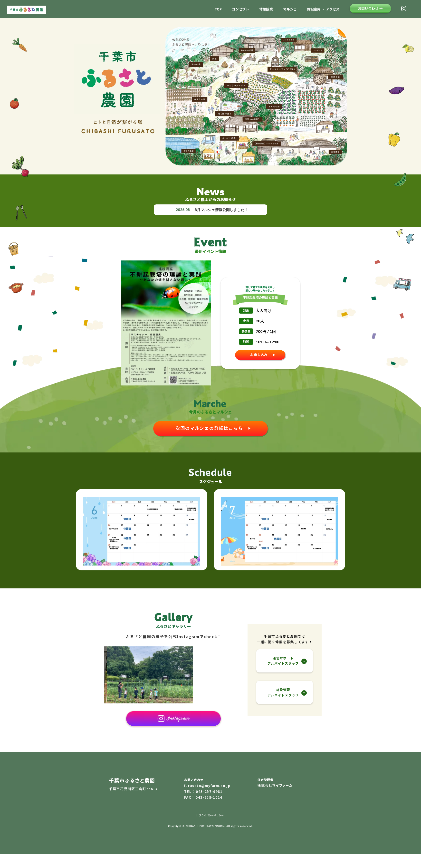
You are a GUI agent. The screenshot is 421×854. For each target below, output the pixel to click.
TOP (218, 9)
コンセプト (240, 9)
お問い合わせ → (370, 8)
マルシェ (290, 9)
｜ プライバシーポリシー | (210, 815)
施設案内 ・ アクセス (323, 9)
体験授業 (266, 9)
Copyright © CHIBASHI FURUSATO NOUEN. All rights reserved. (210, 826)
